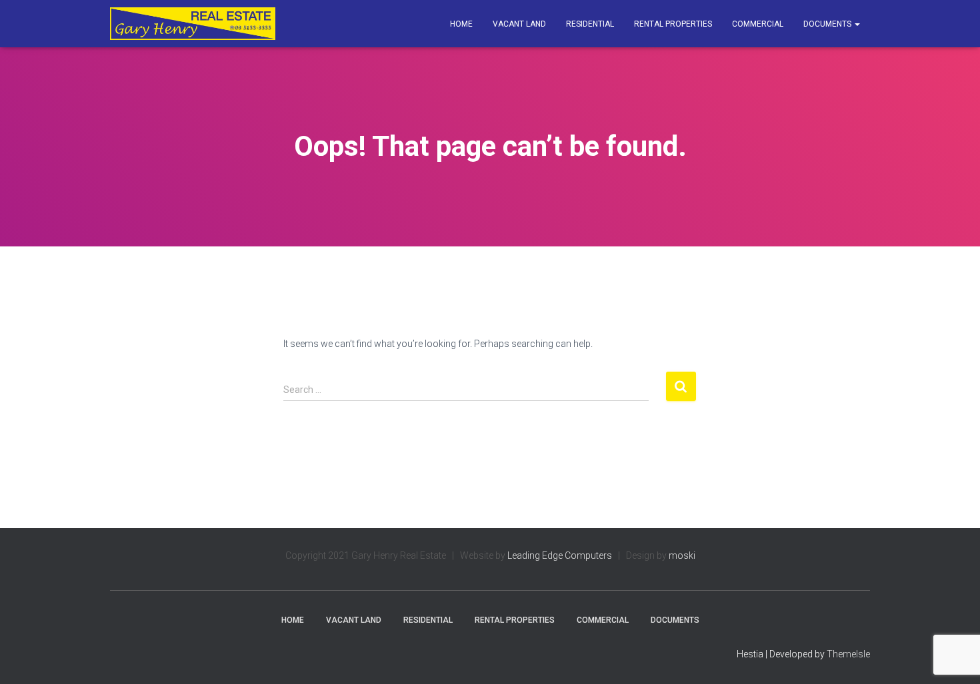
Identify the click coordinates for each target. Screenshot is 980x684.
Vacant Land (519, 24)
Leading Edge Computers (559, 555)
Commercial (757, 24)
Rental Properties (673, 24)
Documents (828, 24)
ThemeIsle (848, 654)
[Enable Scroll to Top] (954, 657)
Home (461, 24)
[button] (856, 24)
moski (682, 555)
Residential (590, 24)
